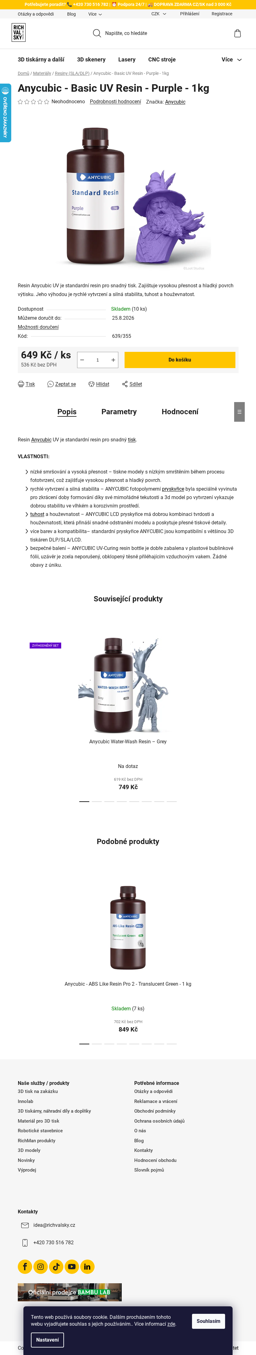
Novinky (26, 1160)
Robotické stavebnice (40, 1131)
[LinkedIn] (87, 1267)
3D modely (29, 1150)
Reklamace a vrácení (155, 1101)
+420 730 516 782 (53, 1243)
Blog (71, 14)
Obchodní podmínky (154, 1111)
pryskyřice (173, 489)
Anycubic (175, 102)
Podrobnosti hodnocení (115, 101)
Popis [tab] (66, 411)
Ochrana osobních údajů (159, 1121)
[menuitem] (41, 59)
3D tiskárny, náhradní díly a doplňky (54, 1111)
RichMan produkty (36, 1141)
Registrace (222, 13)
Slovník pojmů (149, 1170)
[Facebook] (25, 1267)
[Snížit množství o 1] (82, 360)
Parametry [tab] (119, 411)
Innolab (25, 1101)
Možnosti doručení (38, 327)
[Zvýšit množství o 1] (113, 360)
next (234, 717)
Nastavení (47, 1340)
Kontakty (143, 1150)
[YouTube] (72, 1267)
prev (23, 717)
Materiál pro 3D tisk (38, 1121)
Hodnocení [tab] (180, 411)
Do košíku (180, 360)
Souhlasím (208, 1321)
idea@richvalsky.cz (54, 1225)
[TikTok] (56, 1267)
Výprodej (27, 1170)
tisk (132, 440)
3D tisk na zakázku (38, 1091)
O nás (140, 1131)
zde (171, 1324)
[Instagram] (40, 1267)
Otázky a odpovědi (36, 14)
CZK (155, 13)
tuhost (37, 514)
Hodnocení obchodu (155, 1160)
